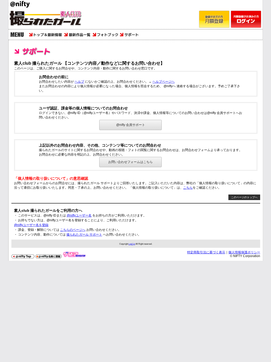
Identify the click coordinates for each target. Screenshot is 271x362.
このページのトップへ (244, 197)
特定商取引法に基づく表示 (206, 252)
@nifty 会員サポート (130, 125)
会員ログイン (246, 19)
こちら (188, 187)
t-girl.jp (132, 243)
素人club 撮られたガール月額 (48, 19)
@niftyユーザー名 (79, 215)
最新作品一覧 (77, 34)
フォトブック (105, 34)
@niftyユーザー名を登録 (31, 225)
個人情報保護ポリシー (244, 252)
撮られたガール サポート (84, 234)
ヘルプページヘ (163, 81)
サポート (130, 34)
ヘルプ (79, 81)
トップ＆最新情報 (45, 34)
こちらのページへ (72, 230)
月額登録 (214, 19)
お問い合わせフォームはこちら (130, 162)
